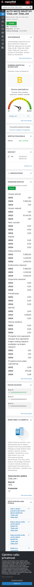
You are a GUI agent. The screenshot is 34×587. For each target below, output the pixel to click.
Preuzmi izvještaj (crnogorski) (19, 130)
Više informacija (24, 58)
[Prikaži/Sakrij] (26, 7)
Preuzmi (12, 188)
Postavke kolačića (17, 580)
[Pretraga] (30, 7)
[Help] (32, 2)
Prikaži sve (28, 166)
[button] (27, 2)
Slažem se (17, 583)
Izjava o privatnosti (7, 576)
